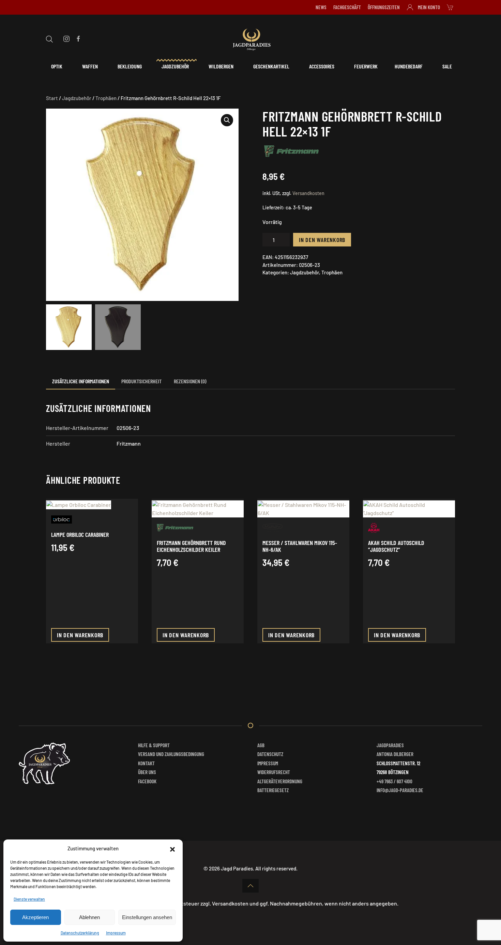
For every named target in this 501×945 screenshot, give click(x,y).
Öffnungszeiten (384, 7)
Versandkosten (308, 193)
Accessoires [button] (321, 66)
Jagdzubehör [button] (175, 66)
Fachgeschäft (347, 7)
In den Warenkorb (322, 239)
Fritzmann (129, 443)
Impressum (116, 932)
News (321, 7)
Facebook (147, 781)
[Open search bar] (49, 38)
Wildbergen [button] (221, 66)
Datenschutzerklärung (80, 932)
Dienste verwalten (29, 899)
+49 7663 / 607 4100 (394, 781)
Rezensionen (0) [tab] (190, 381)
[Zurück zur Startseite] (250, 38)
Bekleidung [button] (130, 66)
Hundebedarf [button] (409, 66)
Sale (447, 66)
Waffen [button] (90, 66)
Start (52, 98)
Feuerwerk (366, 66)
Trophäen (106, 98)
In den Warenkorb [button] (80, 635)
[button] (172, 848)
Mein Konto (429, 7)
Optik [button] (56, 66)
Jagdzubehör (76, 98)
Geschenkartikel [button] (271, 66)
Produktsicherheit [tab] (141, 381)
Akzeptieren (35, 917)
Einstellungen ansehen (147, 917)
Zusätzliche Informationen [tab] (80, 381)
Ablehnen (89, 917)
